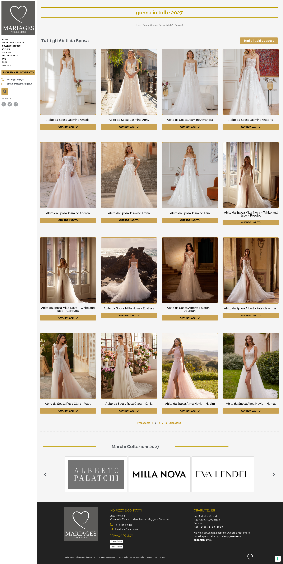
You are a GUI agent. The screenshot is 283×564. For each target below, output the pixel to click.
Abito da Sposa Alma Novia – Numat (251, 403)
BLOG (4, 62)
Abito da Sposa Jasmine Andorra (250, 120)
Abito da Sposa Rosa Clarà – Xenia (129, 403)
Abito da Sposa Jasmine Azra (190, 213)
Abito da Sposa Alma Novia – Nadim (190, 403)
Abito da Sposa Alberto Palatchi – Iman (251, 308)
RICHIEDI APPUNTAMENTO (18, 72)
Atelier (6, 49)
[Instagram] (10, 104)
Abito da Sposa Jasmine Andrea (68, 213)
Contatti (6, 65)
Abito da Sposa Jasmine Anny (129, 120)
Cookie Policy (116, 547)
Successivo (175, 423)
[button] (4, 91)
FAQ (4, 59)
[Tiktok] (16, 104)
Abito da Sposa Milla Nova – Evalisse (129, 308)
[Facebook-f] (3, 104)
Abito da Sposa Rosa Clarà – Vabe (68, 403)
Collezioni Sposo (11, 46)
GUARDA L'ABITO (68, 127)
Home (138, 25)
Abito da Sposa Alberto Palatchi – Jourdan (190, 309)
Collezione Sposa (11, 43)
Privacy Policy (116, 541)
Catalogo (7, 52)
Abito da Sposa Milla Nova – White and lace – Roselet (251, 214)
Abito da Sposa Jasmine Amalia (67, 120)
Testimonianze (10, 56)
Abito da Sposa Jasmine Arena (129, 213)
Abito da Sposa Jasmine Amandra (190, 120)
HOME (5, 39)
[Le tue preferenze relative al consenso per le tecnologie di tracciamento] (278, 559)
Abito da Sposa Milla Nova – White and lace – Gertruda (68, 309)
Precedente (143, 423)
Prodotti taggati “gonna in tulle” (158, 25)
